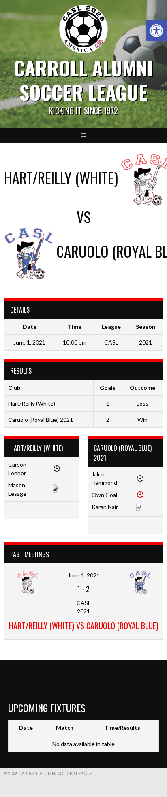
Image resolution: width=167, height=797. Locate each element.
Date (26, 727)
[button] (156, 30)
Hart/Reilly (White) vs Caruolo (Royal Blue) (83, 625)
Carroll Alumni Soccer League (83, 79)
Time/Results (122, 727)
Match (64, 727)
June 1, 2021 (84, 575)
